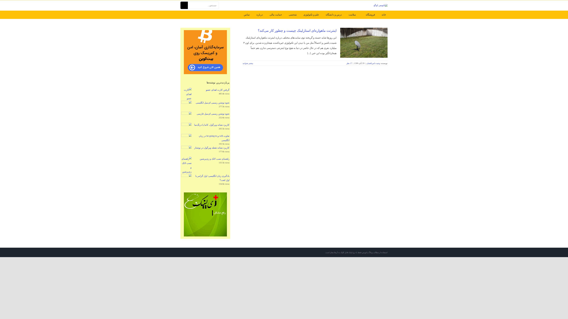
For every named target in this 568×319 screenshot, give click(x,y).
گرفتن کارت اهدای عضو (217, 90)
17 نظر (349, 63)
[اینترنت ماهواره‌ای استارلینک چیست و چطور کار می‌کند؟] (364, 43)
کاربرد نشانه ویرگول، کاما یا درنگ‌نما (211, 125)
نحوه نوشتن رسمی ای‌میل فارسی (213, 114)
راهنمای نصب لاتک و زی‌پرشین (214, 159)
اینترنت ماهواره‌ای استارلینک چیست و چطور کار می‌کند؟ (297, 30)
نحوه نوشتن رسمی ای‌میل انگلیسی (212, 102)
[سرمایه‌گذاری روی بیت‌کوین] (205, 52)
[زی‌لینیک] (205, 214)
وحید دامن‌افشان (373, 63)
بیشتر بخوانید (248, 63)
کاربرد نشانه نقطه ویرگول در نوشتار (211, 148)
